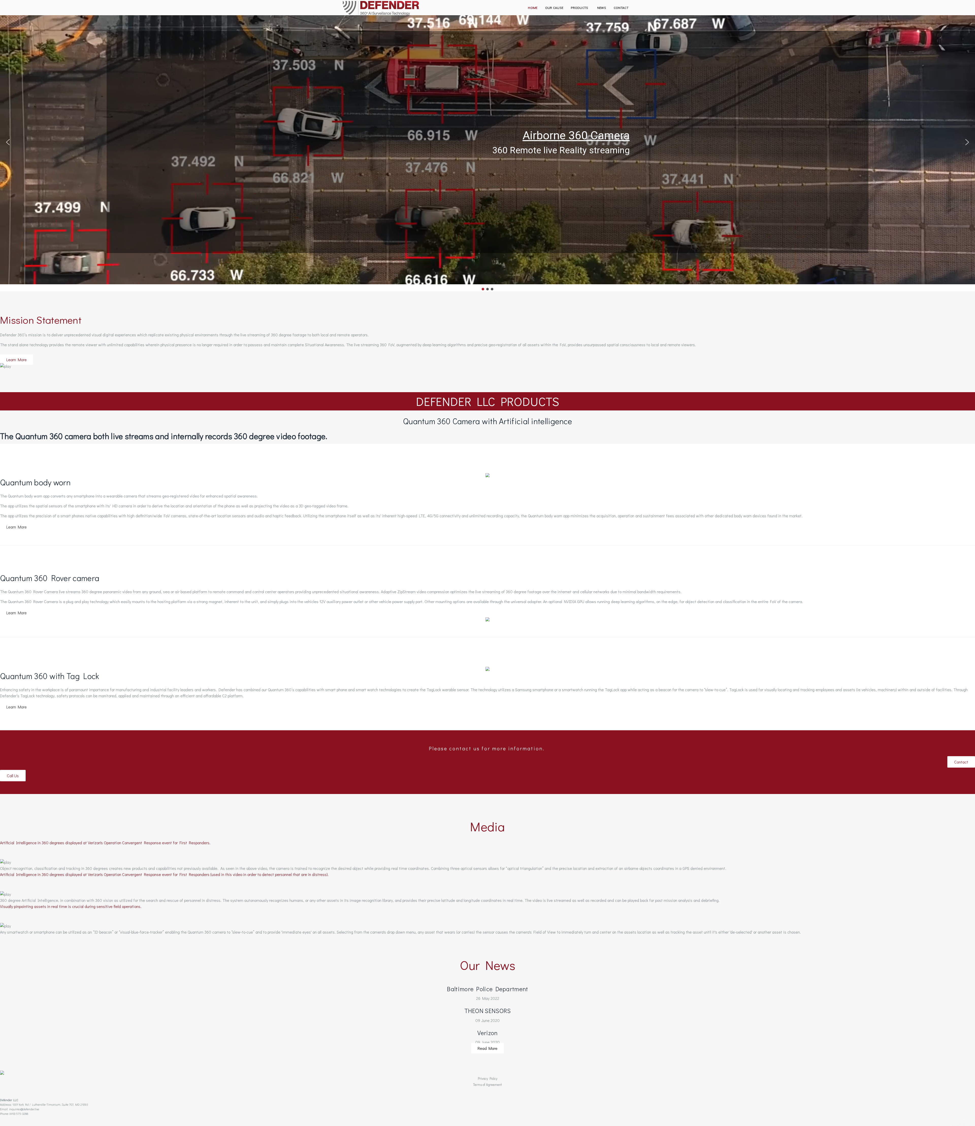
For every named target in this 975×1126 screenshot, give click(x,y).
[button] (8, 142)
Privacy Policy (487, 1078)
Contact (621, 7)
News (601, 7)
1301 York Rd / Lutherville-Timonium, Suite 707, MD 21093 (50, 1104)
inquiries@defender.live (24, 1109)
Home (532, 7)
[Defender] (381, 8)
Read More (487, 1048)
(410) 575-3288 (19, 1114)
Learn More (16, 359)
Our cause (554, 7)
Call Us (13, 775)
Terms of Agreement (487, 1084)
